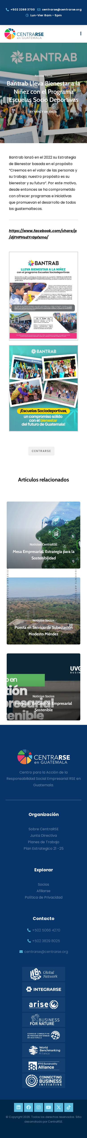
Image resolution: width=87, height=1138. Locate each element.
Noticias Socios (43, 75)
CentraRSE (41, 451)
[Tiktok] (68, 1107)
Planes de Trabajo (43, 842)
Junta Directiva (43, 835)
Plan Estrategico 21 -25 (44, 848)
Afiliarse (43, 890)
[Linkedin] (18, 1107)
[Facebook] (28, 1107)
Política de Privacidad (43, 897)
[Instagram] (38, 1107)
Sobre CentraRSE (44, 829)
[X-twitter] (58, 1107)
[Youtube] (48, 1107)
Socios (43, 884)
